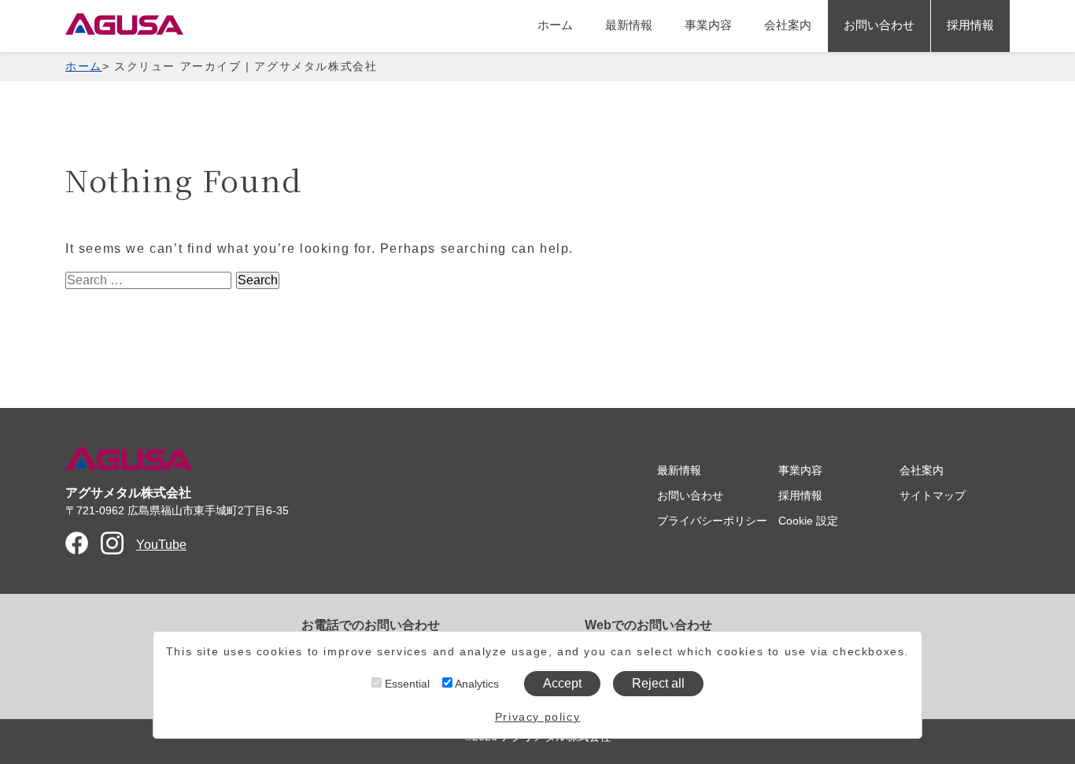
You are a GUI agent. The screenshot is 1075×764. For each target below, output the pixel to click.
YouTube (161, 544)
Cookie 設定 (808, 520)
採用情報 (970, 25)
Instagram (112, 543)
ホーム (555, 25)
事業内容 (708, 25)
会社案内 (787, 25)
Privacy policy (537, 716)
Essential (406, 683)
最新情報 (628, 25)
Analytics (476, 683)
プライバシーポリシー (712, 520)
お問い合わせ (879, 25)
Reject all (658, 683)
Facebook (76, 543)
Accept (562, 683)
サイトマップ (933, 495)
